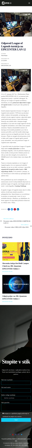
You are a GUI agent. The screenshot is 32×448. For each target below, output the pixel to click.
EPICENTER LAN (6, 65)
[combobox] (16, 398)
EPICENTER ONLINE (7, 271)
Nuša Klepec (4, 55)
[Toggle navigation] (22, 3)
